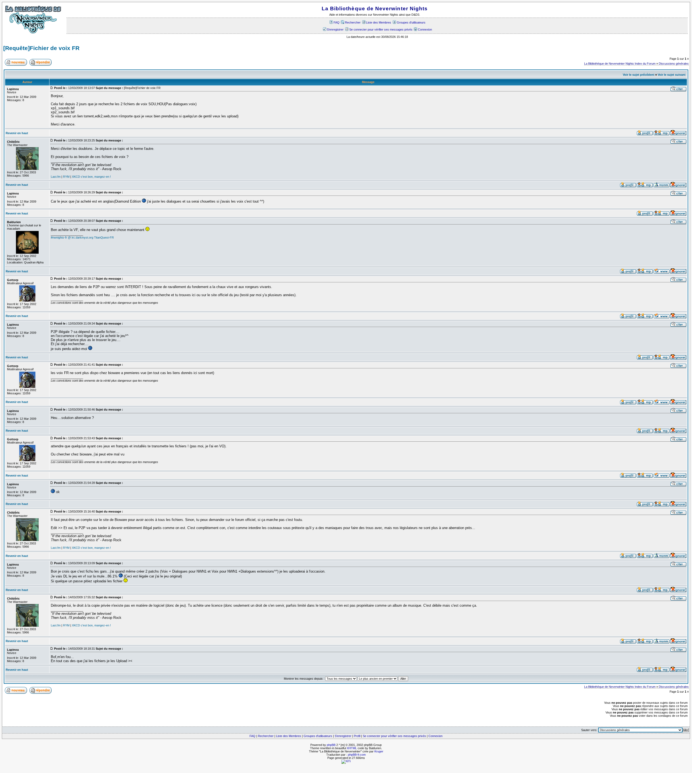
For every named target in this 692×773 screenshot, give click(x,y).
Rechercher (353, 22)
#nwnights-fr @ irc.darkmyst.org (72, 237)
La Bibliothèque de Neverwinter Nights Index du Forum (620, 63)
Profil (357, 736)
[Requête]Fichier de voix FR (41, 48)
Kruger (378, 751)
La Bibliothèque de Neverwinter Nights (375, 8)
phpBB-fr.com (357, 754)
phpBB (331, 744)
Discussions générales (674, 63)
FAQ (336, 22)
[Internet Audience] (346, 761)
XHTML (352, 748)
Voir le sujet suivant (672, 74)
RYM (66, 176)
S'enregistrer (335, 29)
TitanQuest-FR (104, 237)
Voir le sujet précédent (638, 74)
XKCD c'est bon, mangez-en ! (91, 176)
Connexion (425, 29)
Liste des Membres (378, 22)
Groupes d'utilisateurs (411, 22)
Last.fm (56, 176)
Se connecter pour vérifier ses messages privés (380, 29)
